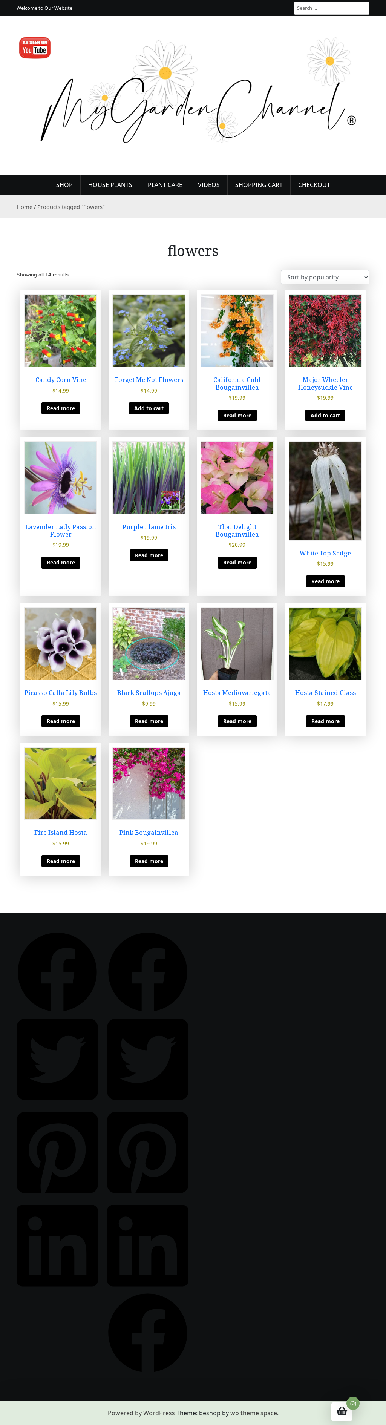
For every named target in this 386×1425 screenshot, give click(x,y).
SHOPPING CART (259, 185)
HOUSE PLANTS (110, 185)
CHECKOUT (314, 185)
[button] (57, 972)
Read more (61, 408)
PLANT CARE (165, 185)
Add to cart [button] (149, 408)
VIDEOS (209, 185)
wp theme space (253, 1413)
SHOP (64, 185)
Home (24, 206)
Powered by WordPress (141, 1413)
